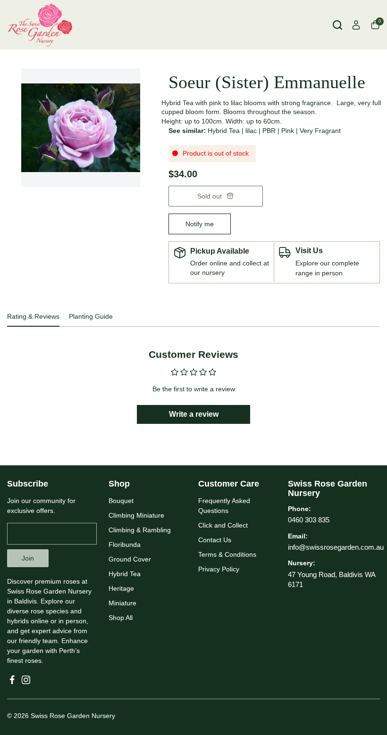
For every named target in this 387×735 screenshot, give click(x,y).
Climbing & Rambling (140, 530)
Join (28, 558)
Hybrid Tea (224, 130)
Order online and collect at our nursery (229, 267)
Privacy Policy (218, 569)
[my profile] (356, 25)
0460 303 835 (308, 520)
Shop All (121, 617)
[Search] (337, 25)
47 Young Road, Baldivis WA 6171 (331, 579)
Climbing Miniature (136, 515)
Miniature (122, 603)
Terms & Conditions (227, 554)
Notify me (199, 224)
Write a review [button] (194, 414)
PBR (269, 130)
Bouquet (121, 500)
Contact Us (214, 540)
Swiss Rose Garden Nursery (73, 715)
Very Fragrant (320, 130)
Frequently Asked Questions (224, 505)
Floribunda (125, 544)
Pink (287, 130)
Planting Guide (91, 316)
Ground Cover (130, 559)
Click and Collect (223, 525)
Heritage (121, 588)
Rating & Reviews (33, 316)
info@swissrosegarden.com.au (336, 547)
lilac (251, 130)
